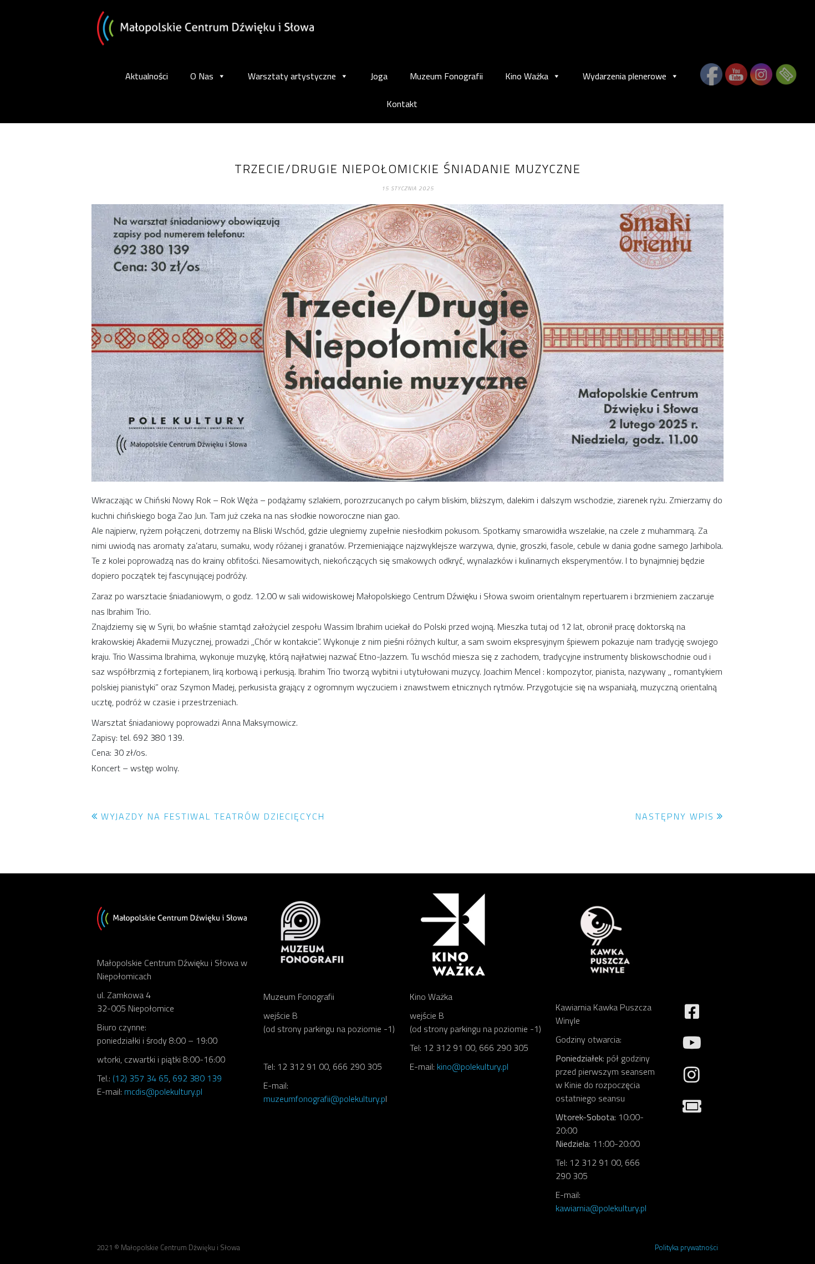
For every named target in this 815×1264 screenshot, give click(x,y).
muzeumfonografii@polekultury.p (324, 1098)
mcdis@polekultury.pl (163, 1091)
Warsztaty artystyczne (292, 76)
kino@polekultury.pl (472, 1066)
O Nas (201, 76)
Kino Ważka (526, 76)
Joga (379, 76)
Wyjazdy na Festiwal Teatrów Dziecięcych (213, 816)
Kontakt (401, 103)
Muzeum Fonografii (446, 76)
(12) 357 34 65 (141, 1078)
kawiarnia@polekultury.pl (601, 1208)
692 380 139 (197, 1078)
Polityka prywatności (686, 1247)
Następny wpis (674, 816)
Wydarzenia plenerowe (624, 76)
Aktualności (146, 76)
